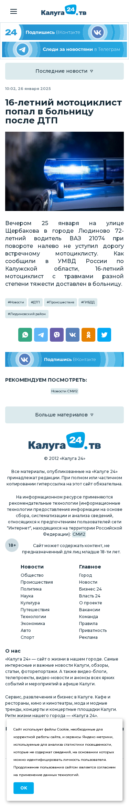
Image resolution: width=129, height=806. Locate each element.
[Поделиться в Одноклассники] (88, 334)
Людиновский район (28, 314)
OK (23, 787)
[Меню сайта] (13, 11)
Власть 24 (89, 595)
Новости (17, 302)
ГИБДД (89, 302)
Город (85, 575)
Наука (27, 595)
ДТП (36, 302)
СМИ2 (79, 534)
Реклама (88, 637)
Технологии (33, 616)
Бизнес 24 (90, 589)
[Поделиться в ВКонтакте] (72, 334)
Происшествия (61, 302)
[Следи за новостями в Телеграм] (64, 49)
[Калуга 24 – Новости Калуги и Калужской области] (63, 10)
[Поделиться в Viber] (56, 334)
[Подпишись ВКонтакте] (64, 359)
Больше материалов (61, 415)
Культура (30, 602)
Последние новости (61, 71)
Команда (88, 616)
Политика (31, 589)
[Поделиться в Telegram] (40, 334)
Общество (32, 575)
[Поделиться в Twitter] (104, 334)
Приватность (93, 630)
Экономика (33, 623)
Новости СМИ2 (64, 391)
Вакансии (89, 609)
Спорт (27, 637)
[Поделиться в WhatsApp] (25, 334)
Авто (26, 630)
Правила (88, 623)
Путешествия (35, 609)
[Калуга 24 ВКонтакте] (64, 32)
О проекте (90, 602)
